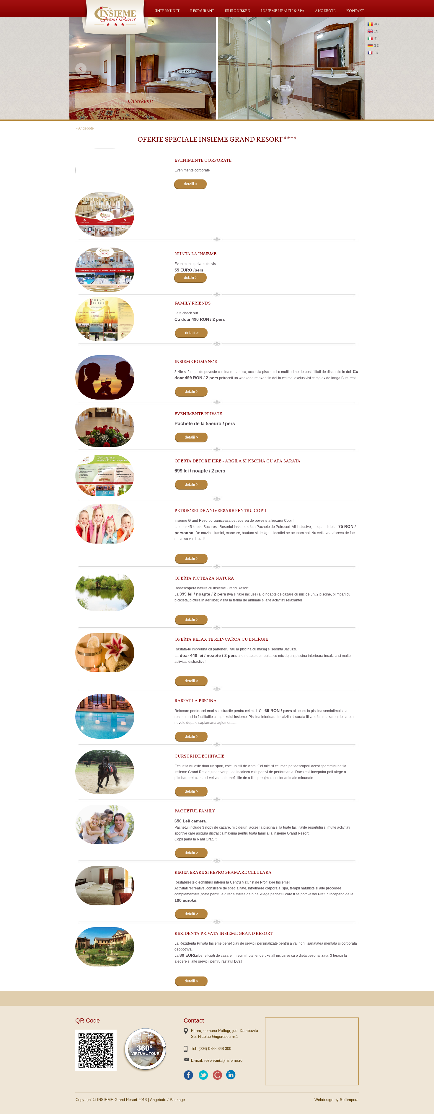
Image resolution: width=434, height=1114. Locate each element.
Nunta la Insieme (195, 254)
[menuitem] (167, 11)
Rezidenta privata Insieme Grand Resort (223, 934)
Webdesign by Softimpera (336, 1099)
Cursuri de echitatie (199, 756)
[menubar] (259, 11)
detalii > (191, 184)
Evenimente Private (198, 414)
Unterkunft (167, 11)
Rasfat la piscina (195, 701)
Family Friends (192, 303)
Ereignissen (237, 11)
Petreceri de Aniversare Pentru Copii (220, 511)
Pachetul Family (194, 811)
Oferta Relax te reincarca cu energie (221, 640)
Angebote (325, 11)
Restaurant (202, 11)
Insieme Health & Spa (282, 11)
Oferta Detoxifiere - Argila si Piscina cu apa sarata (237, 461)
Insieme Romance (195, 362)
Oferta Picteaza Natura (204, 578)
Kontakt (355, 11)
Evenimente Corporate (202, 161)
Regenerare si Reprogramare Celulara (223, 873)
